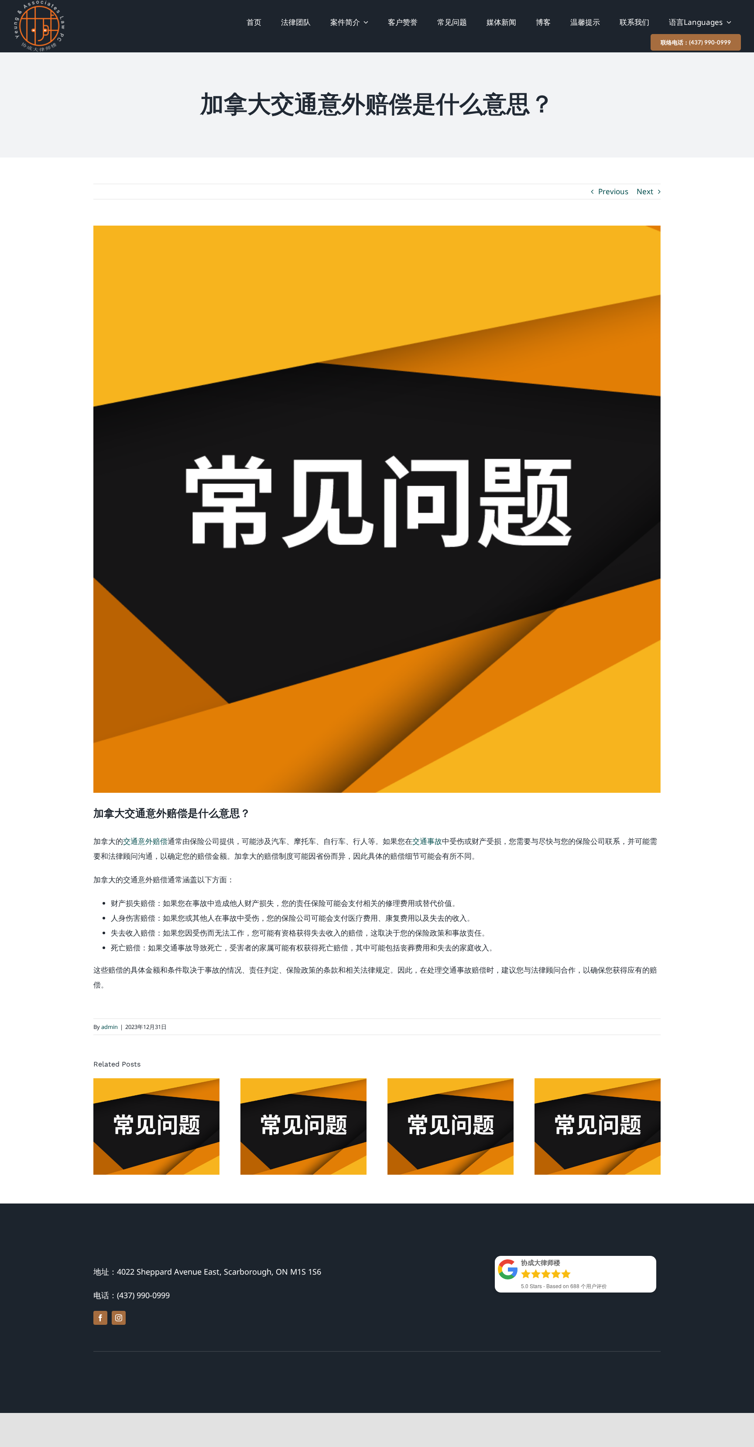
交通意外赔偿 (145, 841)
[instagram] (119, 1318)
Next (645, 191)
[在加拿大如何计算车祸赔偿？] (156, 1126)
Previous (613, 191)
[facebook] (100, 1318)
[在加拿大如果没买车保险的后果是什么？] (303, 1126)
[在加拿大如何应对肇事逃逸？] (598, 1126)
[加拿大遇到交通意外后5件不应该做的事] (450, 1126)
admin (109, 1027)
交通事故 (427, 841)
